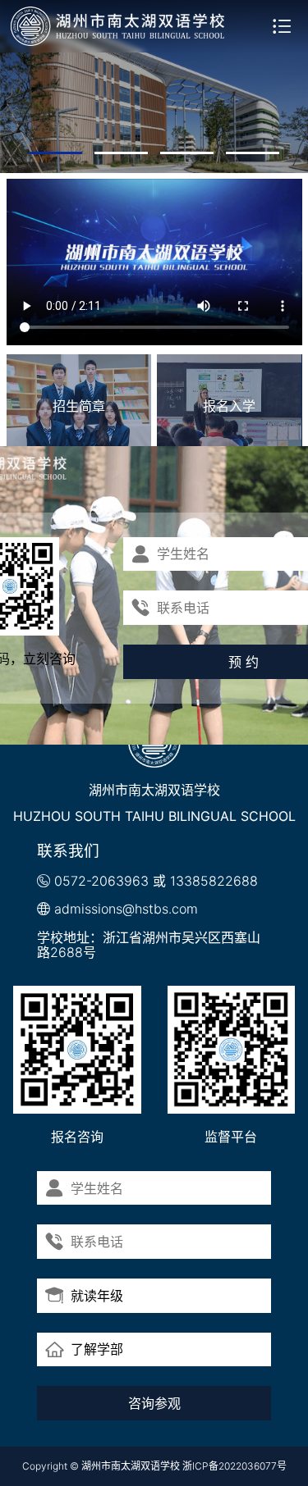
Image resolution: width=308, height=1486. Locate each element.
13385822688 (214, 881)
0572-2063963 (101, 881)
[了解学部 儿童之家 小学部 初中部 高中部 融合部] (154, 1350)
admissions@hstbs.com (126, 908)
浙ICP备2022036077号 (234, 1466)
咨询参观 (154, 1403)
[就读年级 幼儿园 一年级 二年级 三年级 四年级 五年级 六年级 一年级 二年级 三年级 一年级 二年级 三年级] (154, 1296)
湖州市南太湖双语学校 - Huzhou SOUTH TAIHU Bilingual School (118, 26)
